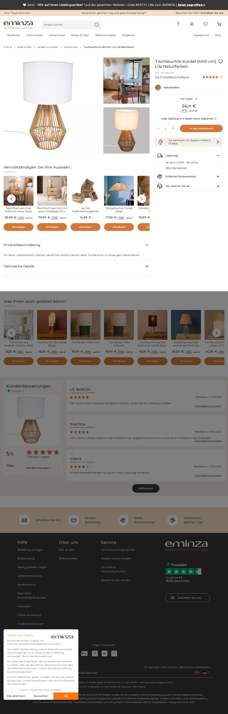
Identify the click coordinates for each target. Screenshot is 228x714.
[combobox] (39, 468)
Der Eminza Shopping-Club (118, 549)
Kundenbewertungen (30, 623)
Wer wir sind (66, 549)
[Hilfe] (178, 25)
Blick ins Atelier (68, 558)
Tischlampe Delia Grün (85, 342)
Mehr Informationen (176, 168)
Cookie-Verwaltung (29, 615)
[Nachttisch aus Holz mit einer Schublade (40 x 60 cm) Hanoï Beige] (52, 191)
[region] (114, 47)
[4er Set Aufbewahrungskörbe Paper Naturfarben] (85, 191)
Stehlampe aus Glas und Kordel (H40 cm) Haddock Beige (186, 345)
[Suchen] (97, 25)
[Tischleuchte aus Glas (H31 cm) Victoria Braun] (152, 325)
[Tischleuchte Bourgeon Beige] (52, 325)
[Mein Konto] (191, 25)
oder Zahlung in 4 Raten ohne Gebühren (187, 118)
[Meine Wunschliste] (205, 25)
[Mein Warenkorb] (219, 25)
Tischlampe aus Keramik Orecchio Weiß (18, 344)
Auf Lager (187, 98)
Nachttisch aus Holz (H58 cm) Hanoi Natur (18, 210)
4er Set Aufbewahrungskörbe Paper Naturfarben (85, 211)
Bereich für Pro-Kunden (116, 580)
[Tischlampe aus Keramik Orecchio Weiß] (18, 325)
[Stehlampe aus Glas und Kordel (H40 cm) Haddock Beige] (186, 325)
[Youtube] (104, 653)
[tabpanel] (87, 35)
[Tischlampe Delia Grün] (85, 325)
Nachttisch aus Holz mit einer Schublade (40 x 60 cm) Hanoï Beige (52, 211)
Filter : (10, 465)
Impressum (24, 606)
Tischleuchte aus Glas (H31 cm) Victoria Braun (152, 344)
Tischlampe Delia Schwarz (119, 344)
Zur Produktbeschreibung (172, 77)
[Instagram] (114, 653)
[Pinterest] (95, 653)
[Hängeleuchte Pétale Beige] (119, 191)
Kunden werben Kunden (116, 558)
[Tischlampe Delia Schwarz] (119, 325)
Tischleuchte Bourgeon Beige (52, 344)
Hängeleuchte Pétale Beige (119, 210)
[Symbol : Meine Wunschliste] (221, 61)
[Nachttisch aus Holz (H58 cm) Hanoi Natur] (18, 191)
